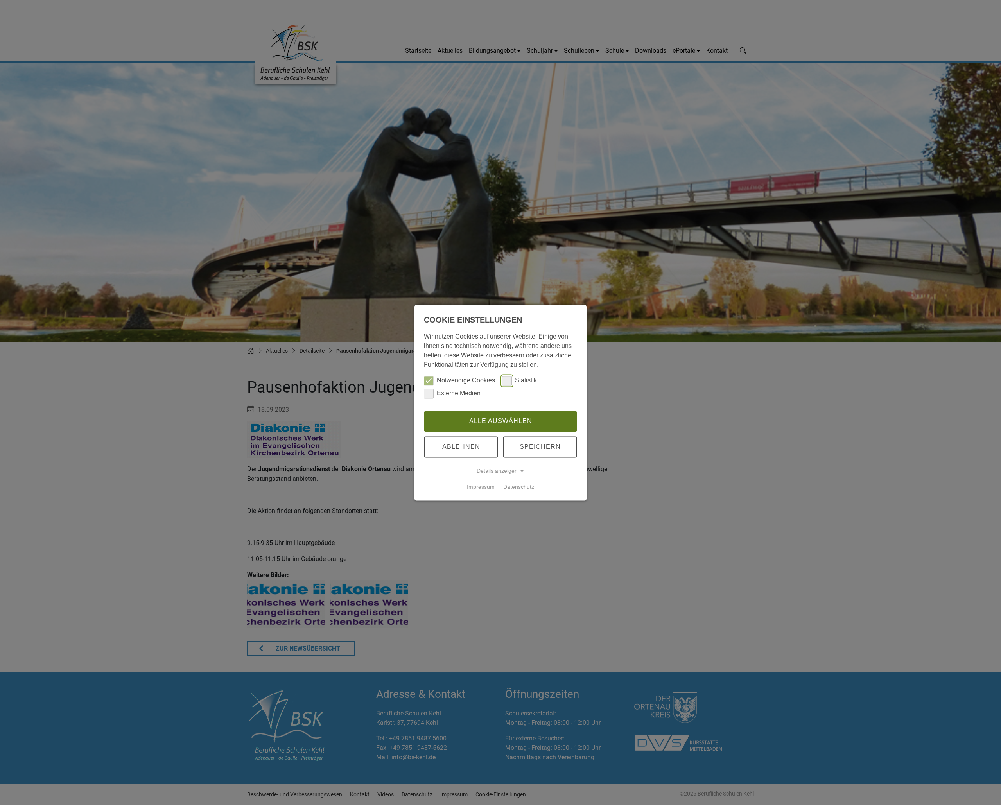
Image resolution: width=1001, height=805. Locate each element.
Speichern (540, 446)
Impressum (481, 487)
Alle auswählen (500, 421)
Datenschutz (518, 487)
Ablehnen (461, 446)
